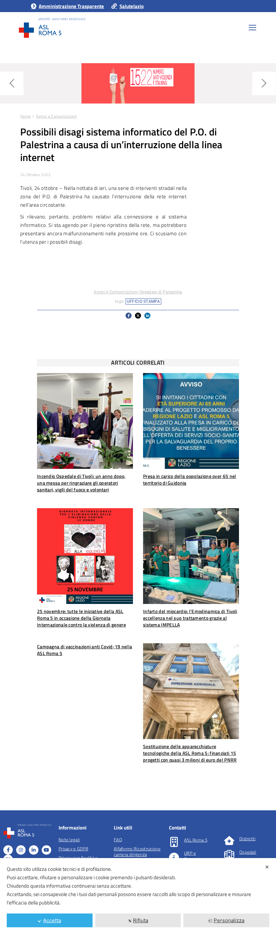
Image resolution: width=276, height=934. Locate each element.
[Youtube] (46, 850)
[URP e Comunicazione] (174, 858)
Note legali (69, 839)
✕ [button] (267, 867)
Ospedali (247, 852)
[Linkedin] (33, 850)
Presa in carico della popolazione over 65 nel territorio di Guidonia (189, 479)
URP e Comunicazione (199, 856)
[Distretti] (229, 841)
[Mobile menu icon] (252, 27)
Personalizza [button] (229, 920)
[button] (129, 316)
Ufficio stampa (143, 301)
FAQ (118, 839)
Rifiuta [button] (140, 920)
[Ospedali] (229, 854)
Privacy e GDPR (73, 848)
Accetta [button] (52, 920)
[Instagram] (21, 850)
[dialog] (138, 896)
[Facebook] (8, 850)
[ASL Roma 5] (174, 842)
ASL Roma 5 (195, 840)
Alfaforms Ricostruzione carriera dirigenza (137, 851)
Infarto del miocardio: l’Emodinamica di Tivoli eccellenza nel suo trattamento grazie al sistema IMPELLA (190, 618)
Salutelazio (131, 6)
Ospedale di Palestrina (160, 292)
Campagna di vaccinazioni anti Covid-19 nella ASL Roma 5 (84, 650)
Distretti (247, 838)
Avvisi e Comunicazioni (116, 292)
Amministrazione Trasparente (71, 6)
